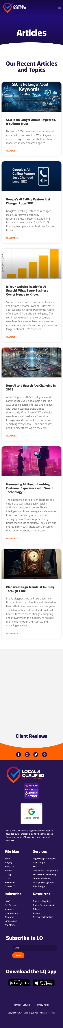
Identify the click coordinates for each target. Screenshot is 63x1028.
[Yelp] (44, 754)
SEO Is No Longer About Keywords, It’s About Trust (31, 122)
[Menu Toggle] (59, 8)
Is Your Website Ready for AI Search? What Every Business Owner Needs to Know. (27, 290)
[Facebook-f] (18, 754)
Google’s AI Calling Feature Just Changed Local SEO (28, 201)
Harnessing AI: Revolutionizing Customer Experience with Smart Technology (29, 488)
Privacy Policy (42, 1004)
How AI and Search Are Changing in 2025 (31, 387)
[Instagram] (27, 754)
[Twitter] (35, 754)
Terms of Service (22, 1004)
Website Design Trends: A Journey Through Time (30, 589)
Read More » (12, 151)
